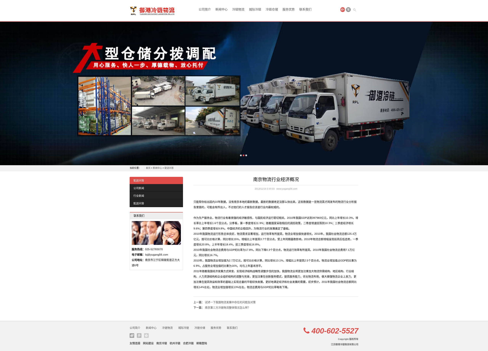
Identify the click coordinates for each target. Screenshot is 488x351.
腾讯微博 (139, 335)
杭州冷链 (175, 343)
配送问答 (169, 168)
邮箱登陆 (201, 343)
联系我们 (305, 9)
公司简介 (205, 9)
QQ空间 (146, 335)
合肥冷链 (188, 343)
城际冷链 (255, 9)
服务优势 (289, 9)
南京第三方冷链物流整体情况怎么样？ (227, 307)
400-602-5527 (334, 331)
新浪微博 (132, 335)
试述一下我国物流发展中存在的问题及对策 (230, 302)
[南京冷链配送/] (145, 10)
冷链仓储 (272, 9)
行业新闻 (138, 195)
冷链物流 (238, 9)
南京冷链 (161, 343)
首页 (148, 168)
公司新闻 (138, 188)
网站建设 (148, 343)
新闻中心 (221, 9)
